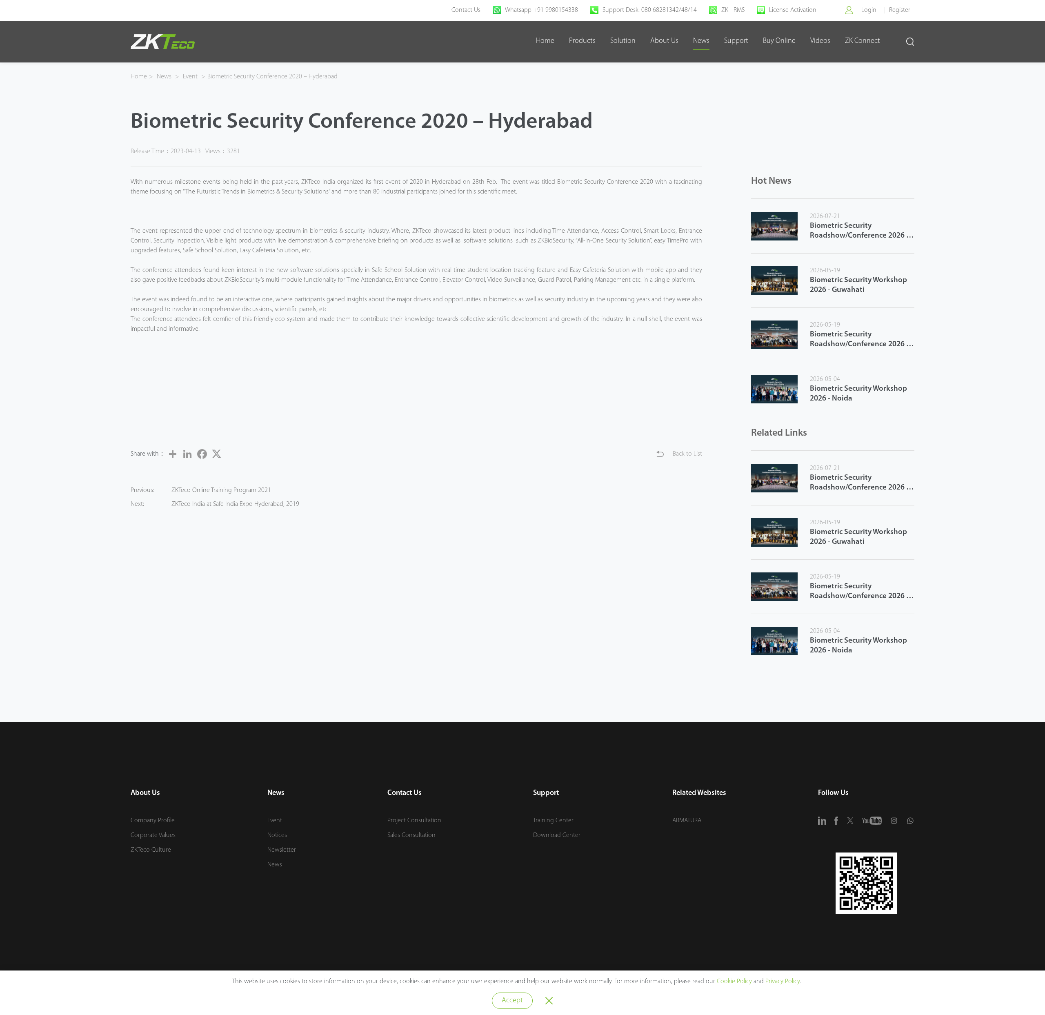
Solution (623, 41)
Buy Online (779, 41)
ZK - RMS (733, 10)
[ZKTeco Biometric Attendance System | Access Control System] (163, 41)
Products (582, 41)
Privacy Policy (782, 981)
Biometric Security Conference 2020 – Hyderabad (272, 76)
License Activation (792, 10)
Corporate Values (153, 835)
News (701, 41)
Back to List (687, 454)
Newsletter (281, 850)
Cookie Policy (734, 981)
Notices (277, 835)
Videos (820, 41)
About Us (664, 41)
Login (868, 10)
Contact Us (465, 10)
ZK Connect (862, 41)
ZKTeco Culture (151, 850)
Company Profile (153, 820)
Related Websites (699, 793)
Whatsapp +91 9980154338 (541, 10)
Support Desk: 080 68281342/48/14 (650, 10)
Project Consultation (414, 820)
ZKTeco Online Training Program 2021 (221, 490)
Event (190, 76)
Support (736, 41)
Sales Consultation (411, 835)
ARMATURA (686, 820)
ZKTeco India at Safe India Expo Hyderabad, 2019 (235, 504)
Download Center (556, 835)
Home (545, 41)
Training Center (553, 820)
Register (899, 10)
